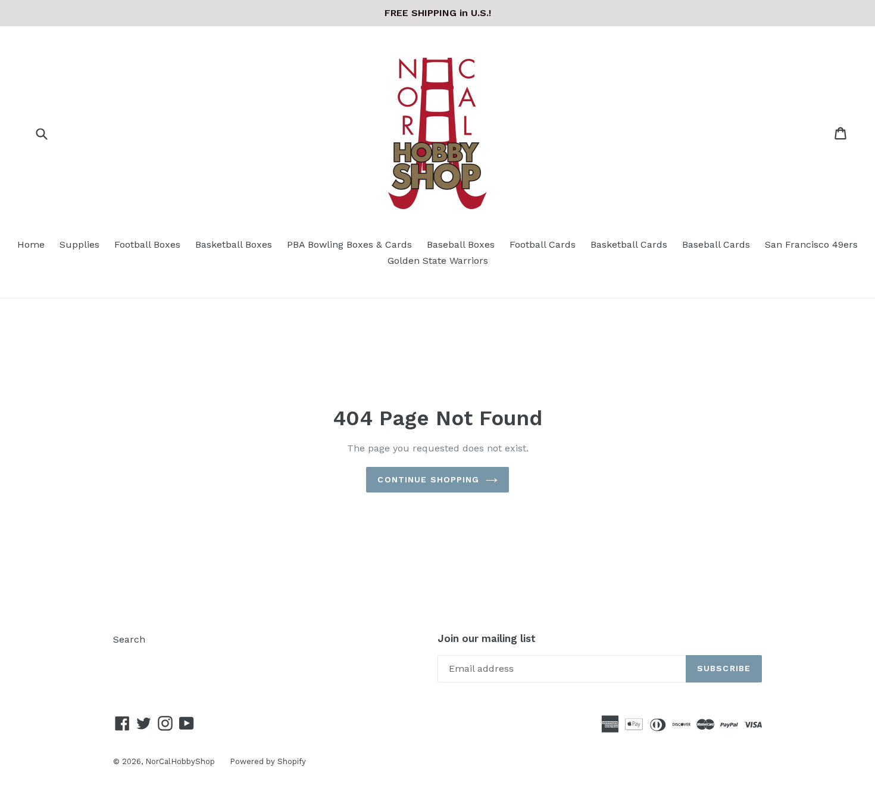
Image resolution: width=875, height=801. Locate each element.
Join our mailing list (487, 638)
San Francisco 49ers (811, 244)
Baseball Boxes (461, 244)
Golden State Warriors (438, 260)
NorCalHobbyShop (180, 761)
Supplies (79, 244)
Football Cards (543, 244)
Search (129, 639)
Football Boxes (147, 244)
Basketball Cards (628, 244)
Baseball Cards (716, 244)
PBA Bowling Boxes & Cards (349, 244)
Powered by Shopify (268, 761)
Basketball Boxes (233, 244)
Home (31, 244)
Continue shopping (428, 479)
